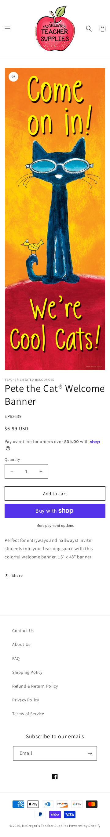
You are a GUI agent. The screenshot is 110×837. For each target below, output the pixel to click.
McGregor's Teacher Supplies (45, 826)
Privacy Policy (25, 700)
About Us (21, 644)
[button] (7, 28)
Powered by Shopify (85, 826)
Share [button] (17, 575)
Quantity (12, 459)
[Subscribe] (90, 753)
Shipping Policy (27, 672)
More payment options (55, 525)
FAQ (16, 658)
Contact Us (23, 630)
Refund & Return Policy (35, 686)
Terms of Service (28, 713)
